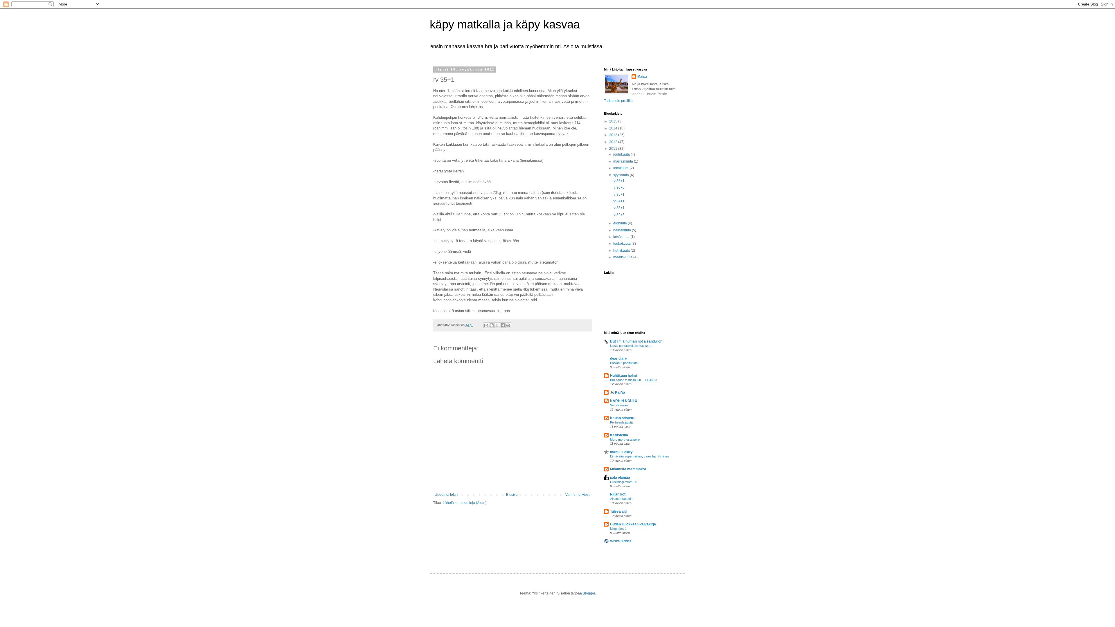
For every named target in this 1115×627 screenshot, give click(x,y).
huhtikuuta (622, 250)
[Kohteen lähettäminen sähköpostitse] (486, 325)
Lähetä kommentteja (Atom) (464, 503)
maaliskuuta (623, 257)
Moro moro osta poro (625, 439)
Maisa (642, 77)
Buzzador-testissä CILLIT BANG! (633, 380)
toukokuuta (622, 244)
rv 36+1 (619, 181)
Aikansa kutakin (621, 498)
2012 (613, 142)
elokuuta (620, 223)
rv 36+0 (619, 187)
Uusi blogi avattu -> (623, 482)
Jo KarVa (617, 392)
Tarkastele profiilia (618, 101)
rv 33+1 (619, 208)
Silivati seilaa (619, 405)
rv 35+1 (619, 194)
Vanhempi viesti (577, 495)
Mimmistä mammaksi (628, 469)
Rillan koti (618, 494)
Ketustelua (619, 435)
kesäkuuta (621, 237)
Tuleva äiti (618, 511)
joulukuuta (622, 154)
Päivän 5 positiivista (624, 363)
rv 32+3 (619, 215)
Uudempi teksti (446, 495)
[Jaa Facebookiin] (503, 325)
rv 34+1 (619, 201)
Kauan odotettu (622, 418)
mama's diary (621, 452)
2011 (613, 149)
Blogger (589, 593)
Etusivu (512, 495)
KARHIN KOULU (623, 401)
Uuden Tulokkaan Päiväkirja (633, 524)
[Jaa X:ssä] (497, 325)
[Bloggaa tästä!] (491, 325)
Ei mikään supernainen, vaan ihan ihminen (639, 456)
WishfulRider (620, 541)
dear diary (618, 358)
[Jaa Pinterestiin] (508, 325)
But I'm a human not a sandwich (636, 341)
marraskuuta (623, 161)
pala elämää (620, 477)
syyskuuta (621, 175)
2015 (613, 121)
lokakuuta (621, 168)
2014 (613, 128)
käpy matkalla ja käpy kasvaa (505, 24)
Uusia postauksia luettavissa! (630, 345)
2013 (613, 135)
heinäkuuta (622, 230)
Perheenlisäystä (621, 422)
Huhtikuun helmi (623, 376)
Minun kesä (618, 528)
